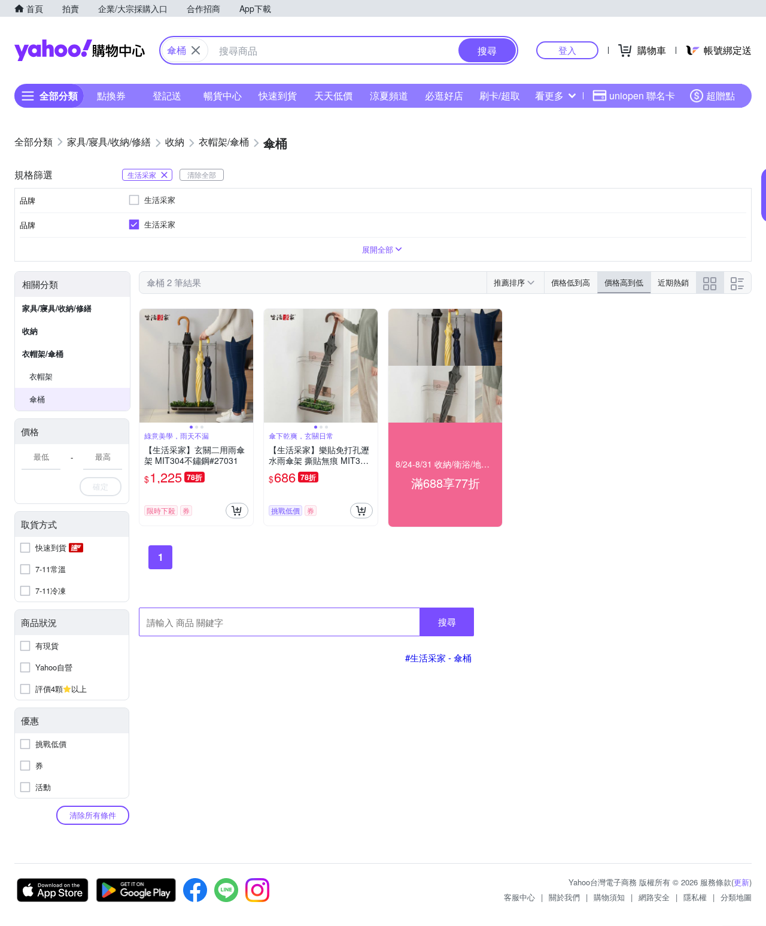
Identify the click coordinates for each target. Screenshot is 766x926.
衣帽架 (41, 376)
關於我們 (564, 897)
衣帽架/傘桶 (42, 353)
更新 (741, 882)
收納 (30, 330)
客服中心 (519, 897)
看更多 (549, 95)
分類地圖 (736, 897)
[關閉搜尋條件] (196, 50)
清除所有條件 (92, 815)
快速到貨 (278, 95)
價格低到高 (570, 282)
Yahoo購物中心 (79, 50)
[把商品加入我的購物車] (237, 510)
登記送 (167, 95)
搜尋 (447, 621)
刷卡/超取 (499, 95)
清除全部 (201, 174)
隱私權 (695, 897)
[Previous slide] (147, 366)
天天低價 (333, 95)
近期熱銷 (673, 282)
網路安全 (654, 897)
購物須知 (609, 897)
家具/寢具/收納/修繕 (57, 308)
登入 (567, 50)
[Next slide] (245, 366)
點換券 (111, 95)
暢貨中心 (222, 95)
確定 (100, 486)
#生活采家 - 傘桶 (438, 657)
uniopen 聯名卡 (642, 95)
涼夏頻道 (389, 95)
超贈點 (720, 95)
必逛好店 (444, 95)
